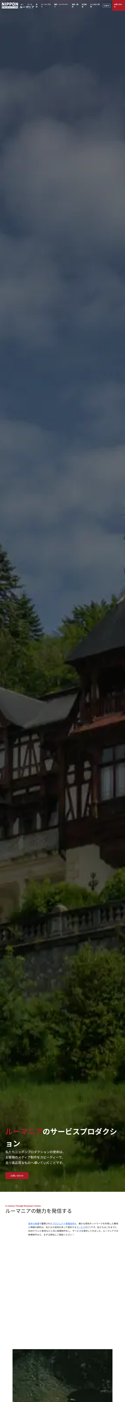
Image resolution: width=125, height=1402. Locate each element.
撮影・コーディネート (61, 5)
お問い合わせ (118, 5)
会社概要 (84, 5)
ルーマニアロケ (46, 5)
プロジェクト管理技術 (63, 1223)
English (106, 5)
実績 (36, 5)
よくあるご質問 (95, 5)
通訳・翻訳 (75, 5)
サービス (80, 1227)
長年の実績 (33, 1223)
